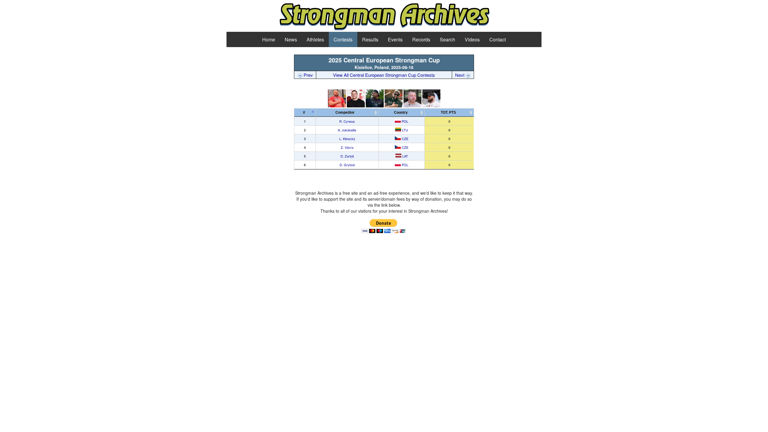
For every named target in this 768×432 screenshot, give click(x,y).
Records (421, 39)
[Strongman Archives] (384, 29)
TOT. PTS (448, 112)
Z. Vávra (347, 147)
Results (370, 39)
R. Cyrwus (347, 121)
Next (460, 75)
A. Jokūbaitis (347, 130)
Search (447, 39)
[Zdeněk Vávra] (394, 105)
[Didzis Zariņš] (413, 105)
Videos (472, 39)
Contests (343, 39)
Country (401, 112)
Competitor (346, 112)
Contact (497, 39)
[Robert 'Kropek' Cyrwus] (337, 105)
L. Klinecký (347, 138)
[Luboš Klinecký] (375, 105)
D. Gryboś (347, 164)
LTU (404, 130)
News (291, 39)
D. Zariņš (347, 156)
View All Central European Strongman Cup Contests (384, 75)
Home (268, 39)
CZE (404, 138)
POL (404, 121)
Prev (307, 75)
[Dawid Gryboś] (431, 105)
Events (395, 39)
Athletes (315, 39)
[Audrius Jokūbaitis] (356, 105)
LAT (404, 156)
